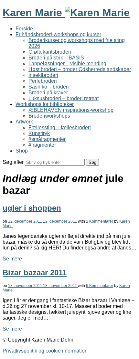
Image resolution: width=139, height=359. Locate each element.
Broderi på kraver (48, 92)
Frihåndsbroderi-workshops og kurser (58, 34)
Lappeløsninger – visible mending (67, 63)
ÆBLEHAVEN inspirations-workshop (70, 110)
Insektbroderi (43, 75)
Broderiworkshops (49, 116)
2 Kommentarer (99, 221)
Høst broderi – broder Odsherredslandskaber (79, 69)
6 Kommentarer (99, 285)
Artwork (24, 121)
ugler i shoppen (32, 208)
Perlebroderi (42, 81)
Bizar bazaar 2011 (35, 272)
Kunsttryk (39, 133)
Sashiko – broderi (48, 87)
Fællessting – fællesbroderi (59, 127)
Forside (24, 28)
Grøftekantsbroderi (49, 52)
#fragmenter (42, 145)
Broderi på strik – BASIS (56, 57)
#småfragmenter (47, 139)
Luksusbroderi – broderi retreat (63, 98)
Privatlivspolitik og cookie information (45, 351)
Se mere (12, 258)
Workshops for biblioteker (45, 104)
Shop (22, 150)
